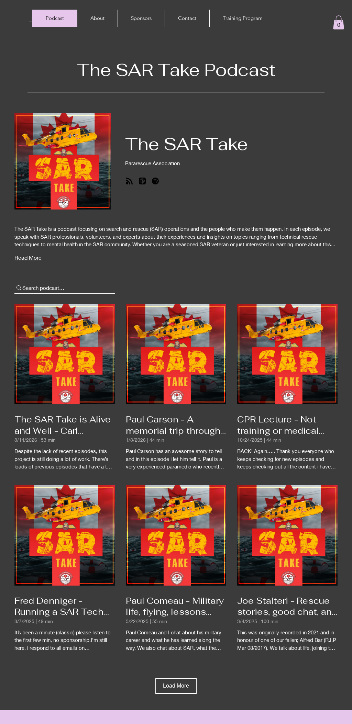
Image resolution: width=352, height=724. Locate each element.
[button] (338, 22)
